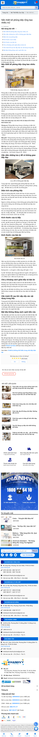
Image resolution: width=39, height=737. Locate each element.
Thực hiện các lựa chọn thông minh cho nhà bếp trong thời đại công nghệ (24, 387)
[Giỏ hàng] (35, 3)
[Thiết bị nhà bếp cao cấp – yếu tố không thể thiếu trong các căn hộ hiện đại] (6, 436)
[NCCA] (26, 682)
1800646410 (16, 675)
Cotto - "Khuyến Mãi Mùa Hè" (23, 518)
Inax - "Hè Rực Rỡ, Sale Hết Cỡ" (24, 526)
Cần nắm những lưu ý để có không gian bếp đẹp (17, 34)
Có (15, 361)
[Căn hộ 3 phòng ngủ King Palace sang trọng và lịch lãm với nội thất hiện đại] (6, 396)
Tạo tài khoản (27, 555)
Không (23, 361)
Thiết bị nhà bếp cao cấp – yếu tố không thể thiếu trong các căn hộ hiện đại (25, 433)
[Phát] (19, 491)
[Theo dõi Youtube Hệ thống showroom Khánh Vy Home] (15, 555)
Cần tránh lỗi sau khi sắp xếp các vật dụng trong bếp (18, 47)
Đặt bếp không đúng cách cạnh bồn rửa (14, 50)
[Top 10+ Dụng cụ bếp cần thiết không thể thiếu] (6, 427)
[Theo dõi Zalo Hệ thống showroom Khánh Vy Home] (6, 555)
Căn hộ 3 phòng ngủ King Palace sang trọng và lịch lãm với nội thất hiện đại (24, 393)
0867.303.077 (13, 710)
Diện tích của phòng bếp (10, 37)
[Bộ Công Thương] (6, 682)
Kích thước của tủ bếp (9, 39)
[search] (36, 7)
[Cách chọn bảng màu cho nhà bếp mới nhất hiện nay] (6, 405)
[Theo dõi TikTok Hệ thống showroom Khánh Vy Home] (11, 555)
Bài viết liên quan (9, 383)
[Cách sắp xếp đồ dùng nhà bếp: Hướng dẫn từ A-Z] (6, 412)
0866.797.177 (14, 707)
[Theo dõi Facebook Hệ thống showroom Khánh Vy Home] (2, 555)
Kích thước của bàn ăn (9, 42)
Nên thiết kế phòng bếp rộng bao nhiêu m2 (15, 31)
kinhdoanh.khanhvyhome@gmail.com (18, 678)
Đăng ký (34, 551)
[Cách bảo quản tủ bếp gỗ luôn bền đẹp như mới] (6, 420)
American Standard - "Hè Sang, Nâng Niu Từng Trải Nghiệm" (24, 542)
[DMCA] (16, 682)
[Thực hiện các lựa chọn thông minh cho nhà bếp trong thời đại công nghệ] (6, 389)
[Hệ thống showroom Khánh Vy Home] (20, 2)
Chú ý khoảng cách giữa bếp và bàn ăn (14, 45)
